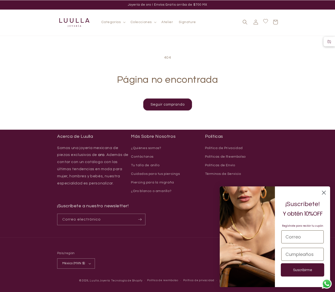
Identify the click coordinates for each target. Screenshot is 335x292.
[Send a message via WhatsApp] (327, 284)
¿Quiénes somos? (146, 148)
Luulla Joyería (100, 280)
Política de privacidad (198, 280)
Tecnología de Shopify (126, 280)
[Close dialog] (324, 192)
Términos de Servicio (223, 174)
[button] (113, 22)
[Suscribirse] (139, 219)
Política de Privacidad (224, 148)
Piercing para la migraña (152, 182)
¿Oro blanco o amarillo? (151, 191)
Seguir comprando (168, 104)
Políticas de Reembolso (225, 156)
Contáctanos (142, 156)
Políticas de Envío (220, 165)
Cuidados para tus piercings (155, 174)
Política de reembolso (162, 280)
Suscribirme (302, 270)
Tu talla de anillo (145, 165)
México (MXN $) (73, 263)
